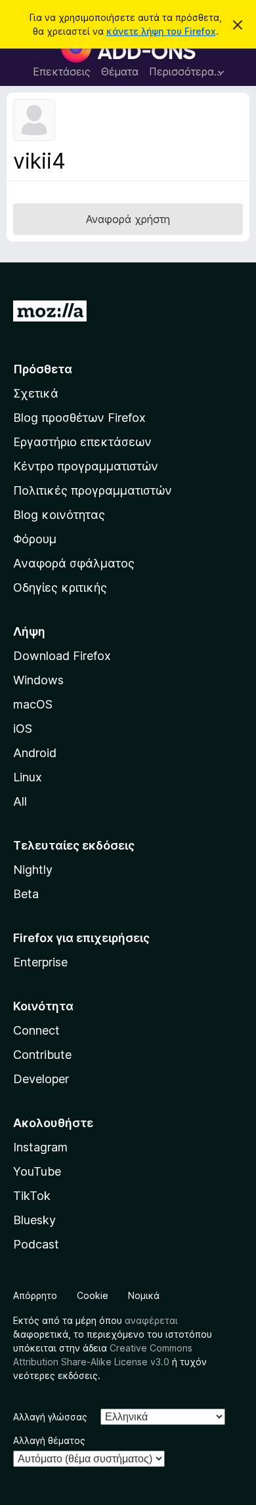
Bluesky (34, 1220)
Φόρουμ (34, 539)
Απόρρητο (35, 1295)
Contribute (42, 1055)
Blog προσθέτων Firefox (79, 417)
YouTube (37, 1171)
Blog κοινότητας (59, 515)
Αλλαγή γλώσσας (50, 1416)
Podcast (36, 1244)
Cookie (92, 1295)
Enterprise (40, 962)
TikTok (32, 1196)
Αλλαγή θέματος (49, 1440)
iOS (22, 728)
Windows (38, 680)
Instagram (40, 1147)
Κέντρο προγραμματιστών (85, 466)
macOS (33, 704)
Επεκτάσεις (62, 71)
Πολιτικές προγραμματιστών (92, 490)
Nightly (33, 869)
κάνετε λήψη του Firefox (161, 31)
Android (34, 753)
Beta (26, 894)
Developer (41, 1079)
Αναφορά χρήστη (128, 219)
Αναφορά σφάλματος (74, 563)
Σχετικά (35, 393)
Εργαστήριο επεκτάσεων (82, 442)
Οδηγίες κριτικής (60, 587)
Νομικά (144, 1295)
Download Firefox (62, 656)
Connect (36, 1030)
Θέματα (120, 71)
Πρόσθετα (42, 369)
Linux (27, 777)
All (20, 801)
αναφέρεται (151, 1320)
